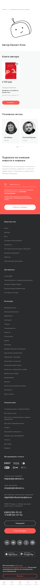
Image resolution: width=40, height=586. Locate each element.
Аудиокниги (8, 316)
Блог (6, 236)
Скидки (7, 324)
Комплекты (8, 390)
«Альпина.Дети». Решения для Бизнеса (18, 280)
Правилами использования (23, 198)
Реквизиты (8, 245)
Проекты (7, 257)
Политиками (9, 198)
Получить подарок (20, 207)
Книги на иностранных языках (15, 386)
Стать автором (20, 531)
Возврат (7, 448)
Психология (8, 336)
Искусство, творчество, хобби (15, 369)
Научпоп (7, 332)
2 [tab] (19, 147)
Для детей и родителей (13, 353)
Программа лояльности (13, 431)
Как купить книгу (10, 413)
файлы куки (18, 565)
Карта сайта (9, 394)
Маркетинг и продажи (12, 357)
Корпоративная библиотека (14, 288)
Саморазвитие (9, 328)
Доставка (8, 444)
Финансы (7, 344)
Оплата (7, 440)
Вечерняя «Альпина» (11, 253)
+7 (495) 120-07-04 (13, 515)
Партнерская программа (13, 261)
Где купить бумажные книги (14, 423)
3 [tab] (20, 147)
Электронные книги (11, 312)
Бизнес (6, 340)
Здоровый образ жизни (12, 365)
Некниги (7, 382)
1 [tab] (17, 147)
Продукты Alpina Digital (12, 284)
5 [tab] (23, 147)
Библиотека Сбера (11, 373)
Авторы (7, 232)
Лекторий (7, 320)
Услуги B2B (8, 276)
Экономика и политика (12, 361)
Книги (6, 228)
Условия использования (13, 240)
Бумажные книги (10, 308)
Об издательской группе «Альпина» (17, 249)
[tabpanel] (11, 131)
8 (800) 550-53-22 (13, 512)
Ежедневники (9, 377)
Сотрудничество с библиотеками (16, 409)
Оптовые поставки (11, 292)
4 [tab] (22, 147)
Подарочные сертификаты (14, 436)
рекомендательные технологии (15, 567)
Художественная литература (15, 349)
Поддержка (20, 523)
